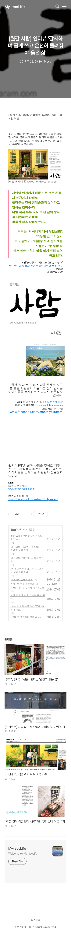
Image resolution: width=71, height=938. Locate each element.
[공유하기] (22, 514)
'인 (45, 402)
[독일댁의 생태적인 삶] (22, 579)
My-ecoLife (15, 7)
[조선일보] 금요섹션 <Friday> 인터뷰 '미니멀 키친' (27, 548)
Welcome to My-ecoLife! (23, 853)
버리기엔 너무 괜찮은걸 (22, 583)
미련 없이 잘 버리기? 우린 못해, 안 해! (27, 597)
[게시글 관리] (27, 514)
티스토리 (35, 920)
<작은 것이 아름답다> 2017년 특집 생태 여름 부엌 (27, 570)
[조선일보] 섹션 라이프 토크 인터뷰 (27, 559)
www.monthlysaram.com (50, 405)
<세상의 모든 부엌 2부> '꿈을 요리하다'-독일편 (27, 608)
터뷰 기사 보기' (55, 402)
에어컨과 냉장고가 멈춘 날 (23, 617)
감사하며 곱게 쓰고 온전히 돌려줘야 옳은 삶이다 (35, 265)
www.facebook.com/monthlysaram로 (36, 411)
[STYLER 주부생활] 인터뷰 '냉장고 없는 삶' (26, 537)
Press (13, 529)
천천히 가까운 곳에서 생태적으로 (27, 587)
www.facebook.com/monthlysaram (33, 499)
